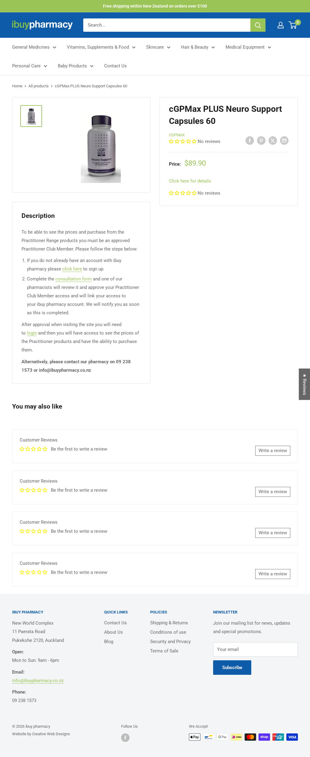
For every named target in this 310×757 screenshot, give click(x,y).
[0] (293, 25)
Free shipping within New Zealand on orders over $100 (155, 6)
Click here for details (190, 181)
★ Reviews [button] (304, 384)
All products (38, 86)
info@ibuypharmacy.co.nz (38, 680)
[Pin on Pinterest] (261, 140)
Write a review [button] (273, 450)
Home (17, 86)
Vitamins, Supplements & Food (98, 47)
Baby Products (72, 66)
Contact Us (115, 66)
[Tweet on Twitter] (273, 140)
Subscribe (232, 667)
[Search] (257, 25)
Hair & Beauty (194, 47)
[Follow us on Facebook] (125, 737)
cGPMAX (177, 135)
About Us (113, 632)
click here (72, 269)
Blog (108, 641)
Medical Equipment (245, 47)
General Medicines (31, 47)
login (32, 333)
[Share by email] (284, 140)
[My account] (281, 25)
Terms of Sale (164, 651)
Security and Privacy (170, 641)
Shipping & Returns (169, 623)
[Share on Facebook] (250, 140)
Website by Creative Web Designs (41, 734)
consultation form (73, 279)
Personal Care (26, 66)
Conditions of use (168, 632)
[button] (183, 141)
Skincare (155, 47)
